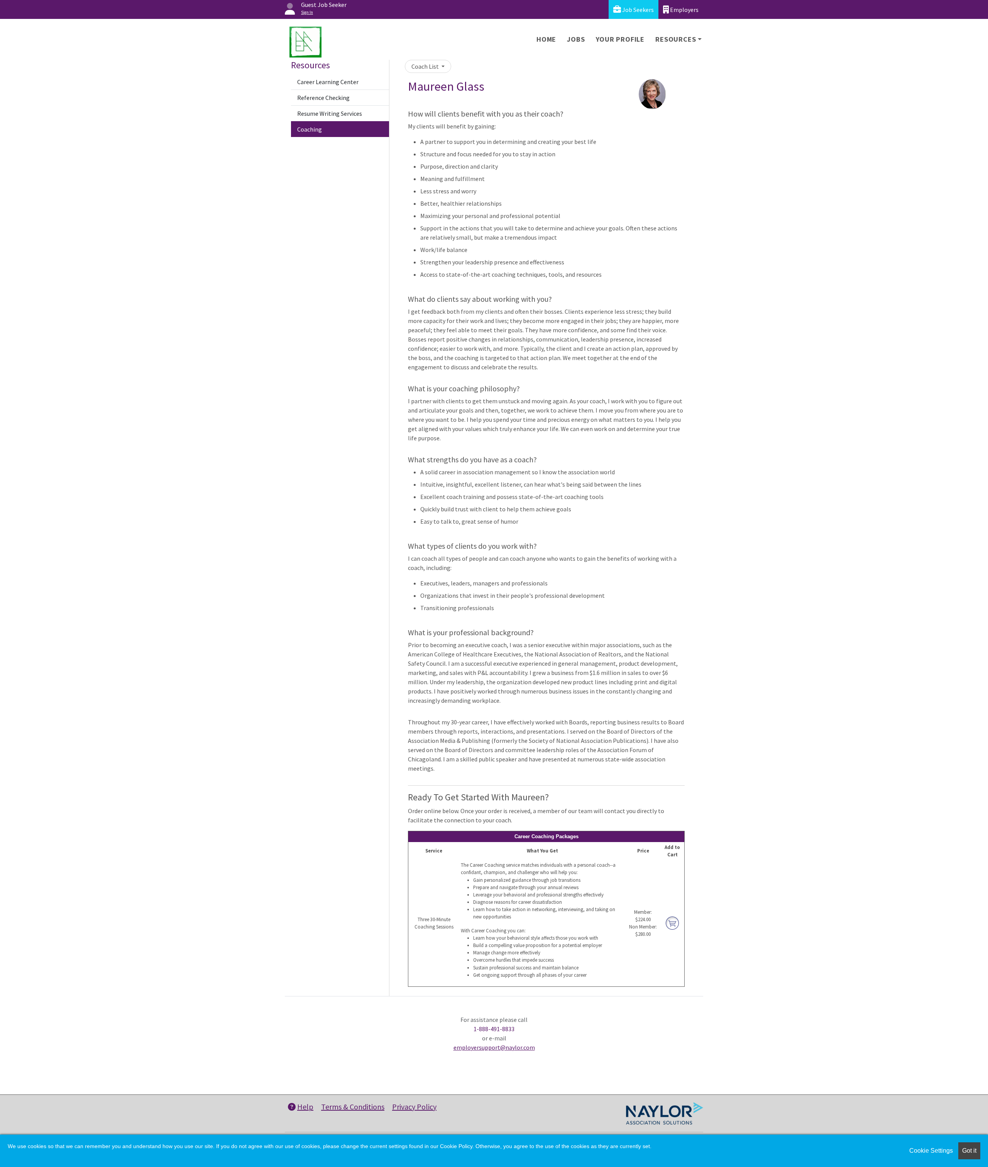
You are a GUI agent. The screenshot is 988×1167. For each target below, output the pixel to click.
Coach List (425, 66)
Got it (969, 1150)
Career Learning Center (328, 82)
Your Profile (620, 39)
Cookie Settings (931, 1150)
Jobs (576, 39)
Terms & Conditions (352, 1106)
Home (546, 39)
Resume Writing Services (329, 113)
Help (305, 1106)
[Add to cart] (672, 922)
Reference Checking (323, 97)
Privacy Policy (414, 1106)
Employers (684, 10)
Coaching (309, 129)
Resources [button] (675, 39)
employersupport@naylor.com (494, 1047)
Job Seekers (637, 10)
